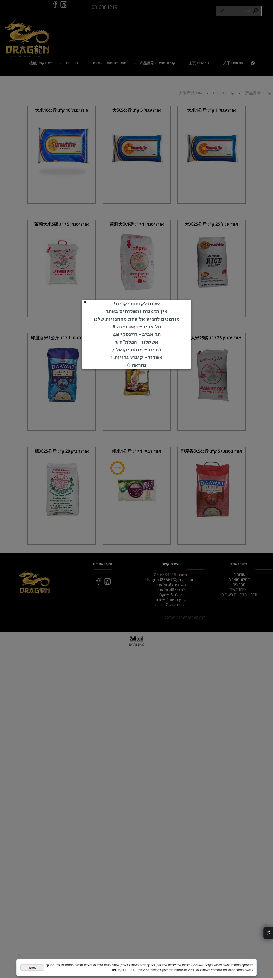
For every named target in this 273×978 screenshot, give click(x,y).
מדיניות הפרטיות (123, 969)
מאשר (32, 967)
